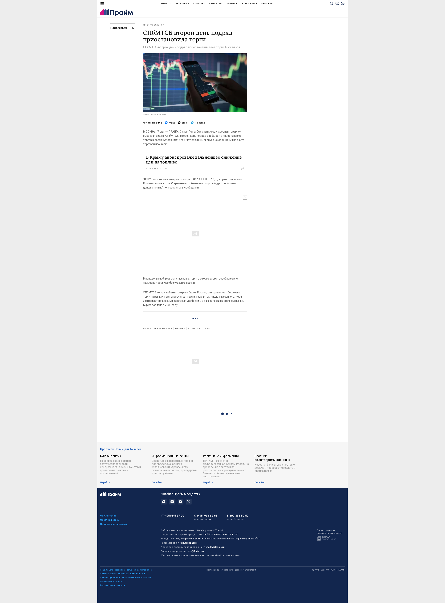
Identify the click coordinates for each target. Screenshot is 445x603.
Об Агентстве (108, 515)
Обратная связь (109, 519)
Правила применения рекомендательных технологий (125, 577)
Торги (206, 328)
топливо (180, 328)
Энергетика (216, 3)
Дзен (185, 122)
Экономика (182, 3)
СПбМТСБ (194, 328)
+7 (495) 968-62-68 (205, 517)
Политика (199, 3)
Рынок (147, 328)
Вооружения (249, 3)
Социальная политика (111, 581)
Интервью (267, 3)
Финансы (232, 3)
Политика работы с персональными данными (122, 573)
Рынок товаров (163, 328)
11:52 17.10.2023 (151, 25)
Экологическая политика (112, 585)
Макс (172, 122)
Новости (166, 3)
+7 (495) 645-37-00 (172, 515)
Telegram (200, 122)
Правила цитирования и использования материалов (126, 570)
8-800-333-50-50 (237, 517)
